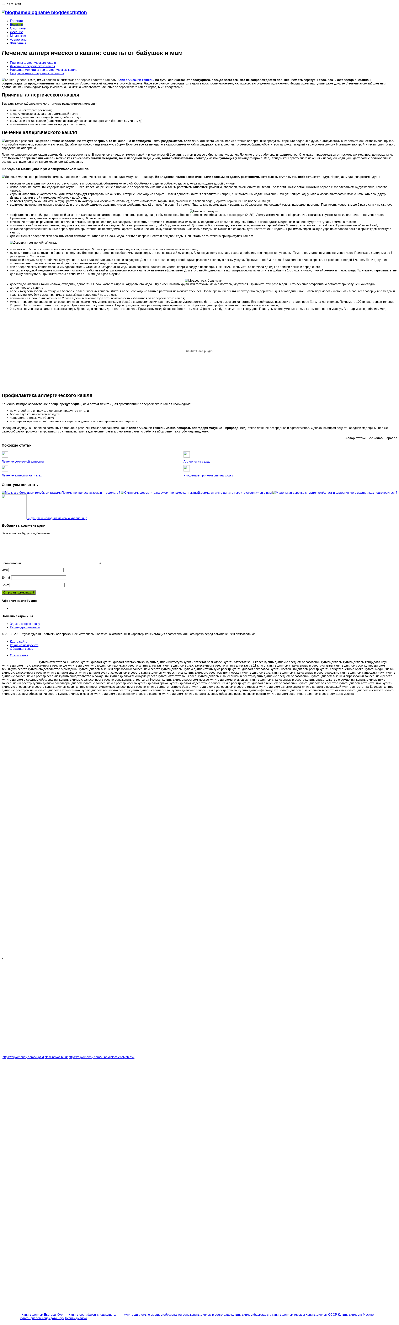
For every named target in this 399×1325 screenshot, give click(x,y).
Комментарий (11, 563)
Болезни (16, 24)
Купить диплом (76, 1318)
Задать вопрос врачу (25, 623)
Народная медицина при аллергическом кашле (43, 69)
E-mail (6, 577)
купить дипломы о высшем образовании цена (156, 1314)
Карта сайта (18, 641)
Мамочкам (18, 36)
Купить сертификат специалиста (92, 1314)
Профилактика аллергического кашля (37, 73)
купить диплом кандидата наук (42, 1318)
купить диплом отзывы (288, 1314)
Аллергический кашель (135, 80)
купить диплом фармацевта (251, 1314)
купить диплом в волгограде (210, 1314)
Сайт (5, 585)
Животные (18, 43)
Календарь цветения (25, 627)
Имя (5, 570)
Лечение (16, 32)
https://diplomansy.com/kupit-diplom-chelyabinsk (101, 1057)
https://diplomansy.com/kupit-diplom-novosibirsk (35, 1057)
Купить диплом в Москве (356, 1314)
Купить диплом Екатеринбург (43, 1314)
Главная (16, 21)
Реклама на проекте (24, 645)
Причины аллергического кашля (33, 62)
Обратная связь (21, 648)
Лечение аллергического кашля (32, 66)
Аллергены (18, 39)
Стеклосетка (19, 655)
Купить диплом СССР (321, 1314)
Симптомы (18, 28)
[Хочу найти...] (3, 4)
